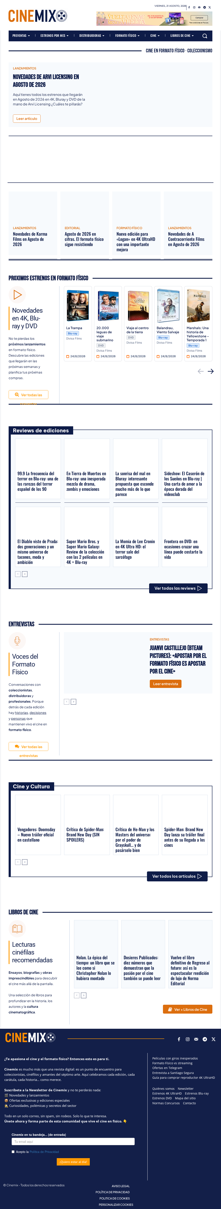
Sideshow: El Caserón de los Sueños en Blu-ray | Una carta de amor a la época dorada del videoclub (184, 483)
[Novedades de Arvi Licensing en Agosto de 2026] (151, 93)
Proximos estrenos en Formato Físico (48, 278)
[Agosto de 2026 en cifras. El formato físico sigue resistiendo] (84, 207)
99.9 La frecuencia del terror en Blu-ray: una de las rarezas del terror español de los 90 (37, 481)
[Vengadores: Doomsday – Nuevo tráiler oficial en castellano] (37, 810)
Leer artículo (26, 118)
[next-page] (24, 574)
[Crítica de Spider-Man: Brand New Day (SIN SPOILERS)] (86, 810)
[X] (209, 7)
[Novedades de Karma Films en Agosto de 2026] (33, 207)
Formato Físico (129, 227)
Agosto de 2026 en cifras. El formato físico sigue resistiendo (84, 238)
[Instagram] (194, 7)
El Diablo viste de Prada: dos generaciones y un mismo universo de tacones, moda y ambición (37, 551)
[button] (204, 36)
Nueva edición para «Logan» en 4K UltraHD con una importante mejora (136, 241)
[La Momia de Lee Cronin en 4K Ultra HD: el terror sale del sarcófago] (135, 522)
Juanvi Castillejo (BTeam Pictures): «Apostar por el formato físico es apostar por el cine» (178, 659)
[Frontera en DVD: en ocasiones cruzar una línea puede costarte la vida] (184, 522)
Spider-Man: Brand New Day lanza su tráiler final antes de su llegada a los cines (184, 837)
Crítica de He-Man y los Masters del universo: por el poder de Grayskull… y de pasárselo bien (134, 839)
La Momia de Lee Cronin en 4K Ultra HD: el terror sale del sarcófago (135, 549)
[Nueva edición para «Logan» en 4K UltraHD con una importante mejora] (136, 207)
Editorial (72, 227)
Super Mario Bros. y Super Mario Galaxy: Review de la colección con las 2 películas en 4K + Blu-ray (85, 551)
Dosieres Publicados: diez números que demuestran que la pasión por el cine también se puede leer (142, 967)
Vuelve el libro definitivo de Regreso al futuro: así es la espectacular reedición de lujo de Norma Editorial (190, 970)
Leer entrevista (165, 683)
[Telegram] (204, 7)
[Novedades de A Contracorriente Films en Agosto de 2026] (188, 207)
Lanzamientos (24, 68)
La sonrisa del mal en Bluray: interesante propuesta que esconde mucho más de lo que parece (134, 483)
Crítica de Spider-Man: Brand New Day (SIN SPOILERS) (85, 834)
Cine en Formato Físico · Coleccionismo (179, 51)
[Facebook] (189, 7)
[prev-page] (18, 574)
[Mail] (199, 7)
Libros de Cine (23, 912)
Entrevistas (21, 624)
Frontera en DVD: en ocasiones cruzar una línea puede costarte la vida (183, 549)
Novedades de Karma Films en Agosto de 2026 (30, 238)
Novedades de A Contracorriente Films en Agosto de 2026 (186, 238)
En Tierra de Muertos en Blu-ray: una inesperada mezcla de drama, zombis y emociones (86, 481)
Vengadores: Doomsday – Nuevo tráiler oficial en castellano (36, 834)
